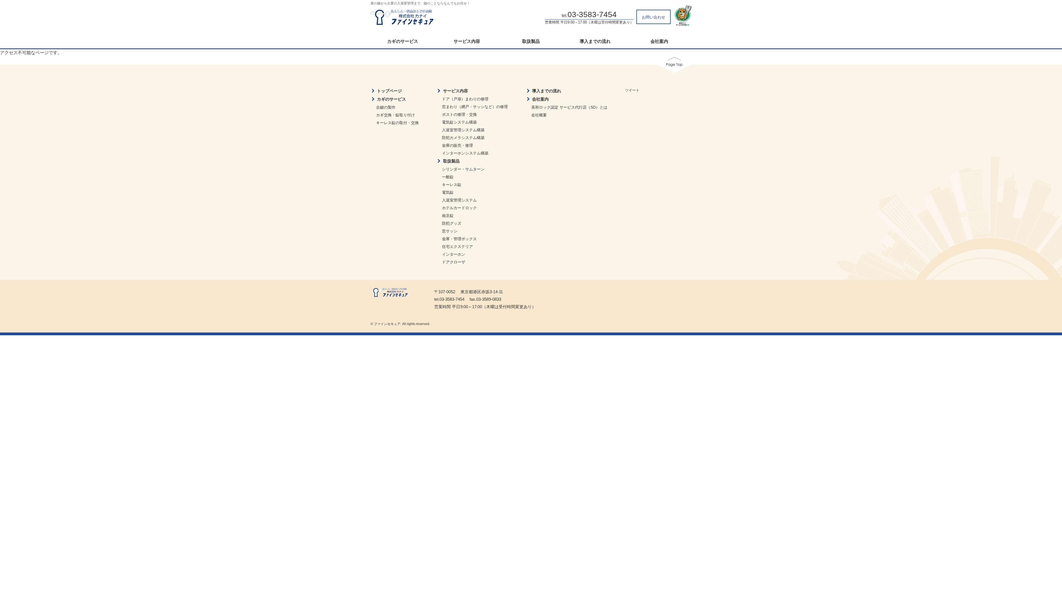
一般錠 (448, 177)
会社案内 (659, 41)
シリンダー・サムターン (463, 169)
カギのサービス (402, 41)
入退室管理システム (459, 200)
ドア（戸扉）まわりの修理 (465, 99)
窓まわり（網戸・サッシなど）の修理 (475, 106)
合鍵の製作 (385, 107)
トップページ (389, 90)
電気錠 (448, 192)
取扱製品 (531, 41)
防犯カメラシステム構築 (463, 137)
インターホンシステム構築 (465, 153)
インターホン (453, 254)
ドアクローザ (453, 262)
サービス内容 (467, 41)
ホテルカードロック (459, 208)
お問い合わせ (653, 17)
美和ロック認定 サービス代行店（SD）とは (569, 107)
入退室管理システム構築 (463, 130)
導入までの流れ (595, 41)
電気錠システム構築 (459, 122)
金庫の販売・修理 (457, 145)
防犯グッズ (451, 223)
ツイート (632, 90)
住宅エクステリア (457, 246)
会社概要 (539, 115)
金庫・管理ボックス (459, 239)
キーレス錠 (451, 184)
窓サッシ (449, 231)
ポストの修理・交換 (459, 114)
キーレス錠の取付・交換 (397, 123)
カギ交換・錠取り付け (395, 115)
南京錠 (448, 215)
